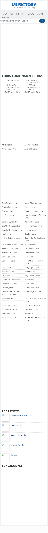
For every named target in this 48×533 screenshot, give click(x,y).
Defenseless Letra (31, 222)
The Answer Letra (9, 305)
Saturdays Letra (8, 288)
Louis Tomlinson (12, 80)
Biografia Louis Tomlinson (12, 86)
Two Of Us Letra (8, 313)
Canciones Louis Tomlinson (12, 91)
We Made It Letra (9, 317)
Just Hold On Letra (31, 249)
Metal (40, 13)
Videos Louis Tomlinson (32, 91)
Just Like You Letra (9, 253)
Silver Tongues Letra (32, 292)
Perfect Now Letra (9, 284)
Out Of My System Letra (11, 279)
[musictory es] (24, 5)
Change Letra (29, 207)
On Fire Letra (7, 275)
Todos (5, 17)
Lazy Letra (28, 257)
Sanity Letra (29, 284)
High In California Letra (11, 238)
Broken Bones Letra (10, 207)
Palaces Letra (29, 279)
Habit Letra (6, 234)
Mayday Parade (17, 445)
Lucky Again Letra (31, 267)
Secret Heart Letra (31, 288)
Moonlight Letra (30, 271)
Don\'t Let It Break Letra (11, 226)
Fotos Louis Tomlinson (32, 86)
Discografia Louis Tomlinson (32, 81)
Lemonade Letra (8, 261)
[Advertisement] (24, 49)
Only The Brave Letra (32, 275)
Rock (4, 13)
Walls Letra (28, 313)
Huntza (13, 455)
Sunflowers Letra (8, 298)
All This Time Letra (31, 145)
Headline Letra (30, 234)
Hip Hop (20, 13)
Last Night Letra (8, 257)
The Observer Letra (9, 309)
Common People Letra (33, 211)
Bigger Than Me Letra (33, 203)
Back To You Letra (9, 203)
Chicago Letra (7, 211)
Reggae (30, 13)
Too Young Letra (31, 309)
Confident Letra (8, 215)
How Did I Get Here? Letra (12, 245)
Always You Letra (9, 149)
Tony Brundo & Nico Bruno (21, 415)
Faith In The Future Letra (12, 230)
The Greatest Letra (32, 305)
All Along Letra (7, 145)
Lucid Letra (6, 267)
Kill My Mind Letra (31, 253)
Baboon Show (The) (18, 435)
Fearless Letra (30, 230)
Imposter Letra (30, 245)
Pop (12, 13)
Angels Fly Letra (30, 149)
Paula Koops (15, 425)
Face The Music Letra (33, 226)
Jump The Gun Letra (10, 249)
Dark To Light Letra (9, 222)
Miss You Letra (8, 271)
